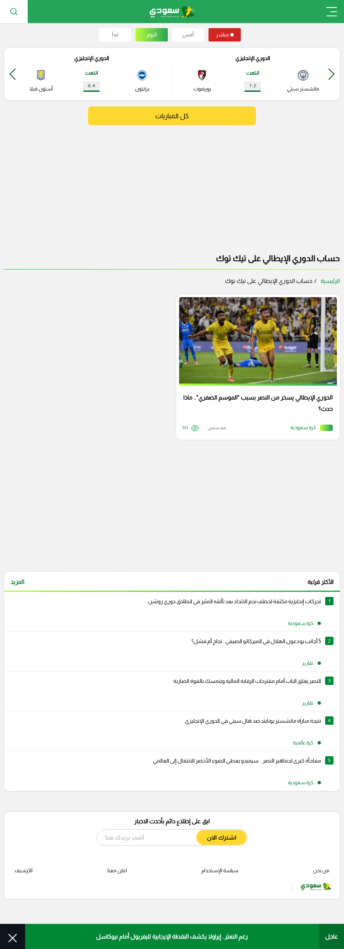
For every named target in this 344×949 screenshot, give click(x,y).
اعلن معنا (117, 871)
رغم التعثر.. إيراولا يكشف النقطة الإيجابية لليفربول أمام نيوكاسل (172, 936)
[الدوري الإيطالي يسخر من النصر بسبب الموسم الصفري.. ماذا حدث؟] (255, 367)
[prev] (331, 74)
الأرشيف (24, 871)
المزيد (17, 581)
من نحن (321, 871)
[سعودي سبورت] (172, 11)
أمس (188, 35)
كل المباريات (172, 115)
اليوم (152, 35)
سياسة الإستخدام (219, 871)
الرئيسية (330, 280)
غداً (115, 35)
